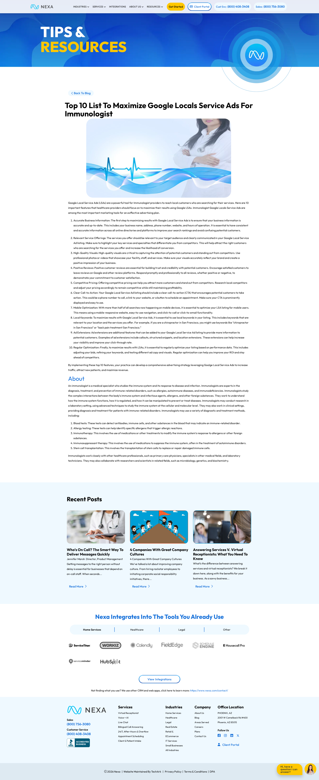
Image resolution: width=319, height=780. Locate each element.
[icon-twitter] (238, 735)
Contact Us (200, 736)
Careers (199, 726)
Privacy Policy (173, 771)
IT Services (171, 740)
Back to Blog (82, 93)
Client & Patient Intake (129, 740)
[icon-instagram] (226, 735)
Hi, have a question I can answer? (288, 769)
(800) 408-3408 (238, 6)
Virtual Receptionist (128, 713)
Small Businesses (174, 745)
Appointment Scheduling (131, 736)
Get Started (176, 6)
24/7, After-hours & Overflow (133, 731)
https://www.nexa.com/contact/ (209, 690)
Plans (197, 731)
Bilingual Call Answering (130, 726)
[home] (41, 6)
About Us (199, 713)
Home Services (92, 629)
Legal (181, 629)
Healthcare (137, 629)
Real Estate (171, 726)
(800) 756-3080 (274, 6)
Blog (197, 717)
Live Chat (123, 722)
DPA (212, 771)
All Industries (172, 750)
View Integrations (159, 679)
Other (226, 629)
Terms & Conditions (195, 771)
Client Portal (201, 6)
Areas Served (202, 722)
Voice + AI (123, 717)
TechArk (156, 771)
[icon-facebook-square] (219, 735)
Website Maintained (135, 771)
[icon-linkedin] (232, 735)
